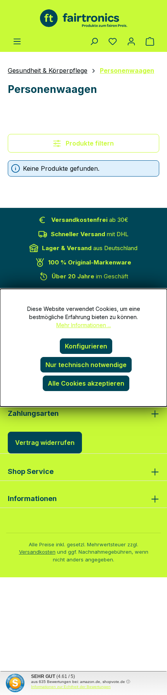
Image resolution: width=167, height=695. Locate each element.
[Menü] (17, 41)
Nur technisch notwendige (86, 365)
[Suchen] (94, 41)
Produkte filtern (89, 143)
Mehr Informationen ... (83, 325)
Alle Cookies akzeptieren (86, 383)
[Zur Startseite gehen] (83, 18)
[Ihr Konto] (131, 41)
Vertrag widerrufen (45, 442)
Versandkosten (37, 552)
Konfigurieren (86, 346)
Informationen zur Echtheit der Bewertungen (71, 687)
